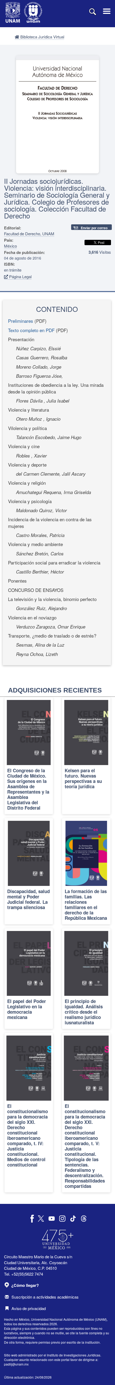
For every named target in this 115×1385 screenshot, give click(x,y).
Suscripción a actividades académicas (45, 1297)
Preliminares (20, 320)
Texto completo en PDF (31, 330)
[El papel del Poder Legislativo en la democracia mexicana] (29, 978)
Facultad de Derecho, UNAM (29, 233)
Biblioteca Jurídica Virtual (41, 36)
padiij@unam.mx (16, 1364)
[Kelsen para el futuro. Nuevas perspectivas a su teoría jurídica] (86, 755)
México (10, 246)
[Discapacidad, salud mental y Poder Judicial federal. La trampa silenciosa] (29, 871)
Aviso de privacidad (28, 1308)
